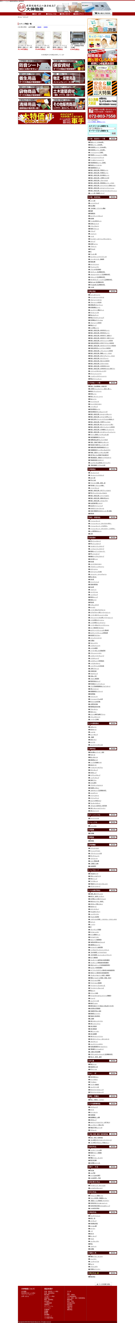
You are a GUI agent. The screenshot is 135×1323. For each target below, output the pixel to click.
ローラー (92, 1228)
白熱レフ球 (93, 676)
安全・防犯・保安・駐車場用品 (76, 1298)
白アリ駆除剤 (94, 957)
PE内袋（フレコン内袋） (97, 485)
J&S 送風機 (93, 1034)
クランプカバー (94, 226)
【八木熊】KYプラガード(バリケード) (101, 1140)
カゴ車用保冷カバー (96, 531)
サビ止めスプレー (95, 911)
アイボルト (93, 1082)
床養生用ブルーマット (96, 305)
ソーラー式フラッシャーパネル (99, 615)
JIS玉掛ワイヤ (94, 873)
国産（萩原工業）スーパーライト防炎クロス (102, 185)
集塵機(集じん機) (95, 1117)
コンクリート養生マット (97, 310)
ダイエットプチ (94, 312)
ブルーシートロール (96, 300)
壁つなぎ (92, 249)
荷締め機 (92, 261)
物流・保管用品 (48, 1299)
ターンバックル (94, 818)
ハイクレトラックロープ (97, 549)
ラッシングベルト (95, 851)
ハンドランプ (94, 594)
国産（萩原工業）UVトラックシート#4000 (102, 427)
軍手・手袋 (70, 1301)
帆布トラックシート (96, 391)
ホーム (20, 17)
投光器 (92, 561)
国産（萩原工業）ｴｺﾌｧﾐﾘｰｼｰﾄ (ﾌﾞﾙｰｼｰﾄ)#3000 (103, 345)
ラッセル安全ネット (96, 221)
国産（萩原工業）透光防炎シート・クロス (102, 183)
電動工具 (69, 1308)
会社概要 (23, 1291)
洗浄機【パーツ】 (95, 1163)
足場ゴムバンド (94, 223)
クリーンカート (94, 795)
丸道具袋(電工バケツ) (96, 503)
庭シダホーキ (94, 757)
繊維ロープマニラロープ (97, 556)
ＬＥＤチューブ (94, 658)
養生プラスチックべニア (97, 317)
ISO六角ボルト (94, 1077)
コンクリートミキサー (96, 1044)
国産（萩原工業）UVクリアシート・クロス (102, 356)
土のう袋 (92, 478)
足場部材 (46, 1309)
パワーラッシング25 (96, 853)
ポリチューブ (94, 1107)
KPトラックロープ (95, 541)
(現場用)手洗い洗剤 (95, 1011)
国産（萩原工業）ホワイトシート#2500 (101, 340)
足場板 (92, 1249)
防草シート (93, 394)
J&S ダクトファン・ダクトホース (99, 1039)
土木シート (93, 727)
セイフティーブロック (96, 216)
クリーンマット (94, 798)
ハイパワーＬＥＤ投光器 (97, 666)
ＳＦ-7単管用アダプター (97, 628)
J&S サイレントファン (96, 1036)
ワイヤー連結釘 (94, 1084)
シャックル (93, 826)
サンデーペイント (95, 1216)
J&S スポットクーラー (96, 1021)
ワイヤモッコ (94, 881)
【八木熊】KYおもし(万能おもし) (99, 1142)
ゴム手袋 (92, 1173)
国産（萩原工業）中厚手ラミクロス (100, 422)
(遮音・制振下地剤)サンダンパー (99, 442)
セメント (92, 922)
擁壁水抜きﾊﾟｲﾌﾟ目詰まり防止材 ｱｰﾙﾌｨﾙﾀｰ (102, 1006)
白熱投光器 (93, 671)
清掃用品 (46, 1304)
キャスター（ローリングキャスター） (101, 239)
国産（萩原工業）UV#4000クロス (100, 366)
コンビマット (94, 793)
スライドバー (94, 696)
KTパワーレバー (94, 856)
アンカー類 (93, 254)
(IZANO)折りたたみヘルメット (98, 1203)
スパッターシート (95, 295)
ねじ (68, 1293)
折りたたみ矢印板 (95, 701)
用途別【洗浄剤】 (95, 1016)
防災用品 (69, 1304)
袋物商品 (46, 1298)
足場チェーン (94, 244)
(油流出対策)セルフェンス (97, 942)
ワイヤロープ (48, 1316)
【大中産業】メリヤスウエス (98, 952)
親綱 (91, 211)
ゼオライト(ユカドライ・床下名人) (100, 1122)
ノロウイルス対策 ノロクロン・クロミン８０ (103, 919)
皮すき (92, 1233)
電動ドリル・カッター (96, 1158)
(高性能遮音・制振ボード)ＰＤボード (100, 457)
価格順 (39, 27)
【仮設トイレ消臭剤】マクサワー (99, 1200)
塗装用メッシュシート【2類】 (98, 155)
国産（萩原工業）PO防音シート (99, 173)
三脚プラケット (94, 668)
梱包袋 (92, 513)
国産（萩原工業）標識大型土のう (99, 498)
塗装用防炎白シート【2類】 (98, 162)
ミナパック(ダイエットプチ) (98, 371)
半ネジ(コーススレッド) (97, 1092)
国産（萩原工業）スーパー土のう (99, 495)
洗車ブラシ (93, 780)
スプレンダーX (94, 605)
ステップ (25, 17)
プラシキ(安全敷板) (95, 269)
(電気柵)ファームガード (97, 1049)
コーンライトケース (96, 638)
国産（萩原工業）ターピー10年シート (101, 417)
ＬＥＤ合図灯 (94, 648)
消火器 (92, 579)
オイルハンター (94, 932)
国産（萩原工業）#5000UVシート (100, 333)
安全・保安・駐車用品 (96, 1137)
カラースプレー (94, 909)
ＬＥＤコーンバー (95, 645)
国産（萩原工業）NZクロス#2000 (99, 361)
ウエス (92, 1239)
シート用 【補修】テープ (97, 193)
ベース (92, 236)
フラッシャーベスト (96, 653)
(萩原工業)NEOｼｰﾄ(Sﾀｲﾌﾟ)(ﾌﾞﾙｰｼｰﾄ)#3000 (102, 343)
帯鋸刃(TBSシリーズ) (96, 1127)
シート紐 (92, 200)
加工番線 (92, 205)
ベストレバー (94, 858)
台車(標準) (93, 866)
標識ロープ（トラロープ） (97, 551)
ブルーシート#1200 (95, 302)
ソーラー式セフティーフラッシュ (99, 625)
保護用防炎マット (95, 167)
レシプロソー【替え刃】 (97, 1125)
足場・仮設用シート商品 (51, 1291)
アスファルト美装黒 (96, 983)
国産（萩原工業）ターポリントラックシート (102, 432)
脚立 (91, 1244)
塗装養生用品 (94, 1223)
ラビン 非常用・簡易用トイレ (98, 1198)
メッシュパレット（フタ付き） (99, 526)
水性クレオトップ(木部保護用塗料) (100, 965)
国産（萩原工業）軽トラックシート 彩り (101, 424)
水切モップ (93, 772)
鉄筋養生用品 (71, 1303)
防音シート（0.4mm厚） (97, 142)
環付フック (93, 1064)
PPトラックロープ (95, 543)
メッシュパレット (95, 521)
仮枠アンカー (94, 1003)
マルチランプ (94, 673)
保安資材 (46, 1301)
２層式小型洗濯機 (95, 1052)
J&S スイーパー (94, 811)
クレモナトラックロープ (97, 546)
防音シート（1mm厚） (96, 145)
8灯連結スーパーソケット (97, 684)
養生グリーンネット (96, 379)
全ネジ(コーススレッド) (97, 1089)
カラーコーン (94, 569)
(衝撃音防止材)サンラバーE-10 (99, 440)
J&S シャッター (94, 1031)
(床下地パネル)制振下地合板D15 (99, 455)
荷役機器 (46, 1314)
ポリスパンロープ (95, 886)
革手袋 (92, 1170)
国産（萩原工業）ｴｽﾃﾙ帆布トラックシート (102, 429)
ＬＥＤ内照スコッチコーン (97, 622)
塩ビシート (93, 399)
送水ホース (93, 729)
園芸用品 (92, 1276)
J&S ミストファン (95, 1023)
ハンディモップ (94, 777)
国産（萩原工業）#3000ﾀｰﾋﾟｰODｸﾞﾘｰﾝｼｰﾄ (102, 338)
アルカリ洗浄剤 (94, 917)
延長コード (93, 600)
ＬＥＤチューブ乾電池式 (97, 661)
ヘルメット (93, 589)
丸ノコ (92, 1264)
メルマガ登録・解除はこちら (96, 122)
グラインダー (94, 1266)
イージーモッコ (94, 488)
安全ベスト (93, 712)
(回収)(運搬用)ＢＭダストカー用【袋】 (101, 511)
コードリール (94, 592)
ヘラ (91, 1231)
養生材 (92, 602)
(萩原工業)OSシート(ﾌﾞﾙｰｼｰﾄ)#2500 (100, 348)
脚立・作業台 (71, 1294)
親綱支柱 (92, 213)
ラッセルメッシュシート (97, 160)
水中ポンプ (93, 1120)
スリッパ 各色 (94, 993)
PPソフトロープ (94, 554)
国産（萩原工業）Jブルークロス (99, 363)
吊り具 (69, 1291)
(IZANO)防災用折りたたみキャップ (100, 1206)
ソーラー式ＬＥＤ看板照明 (97, 650)
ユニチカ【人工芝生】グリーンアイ (100, 462)
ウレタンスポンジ (95, 803)
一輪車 (92, 737)
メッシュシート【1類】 (97, 152)
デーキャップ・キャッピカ (97, 1185)
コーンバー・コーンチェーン (98, 574)
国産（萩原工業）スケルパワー (99, 500)
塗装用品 (69, 1306)
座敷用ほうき (94, 760)
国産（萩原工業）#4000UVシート (100, 330)
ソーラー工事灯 (94, 719)
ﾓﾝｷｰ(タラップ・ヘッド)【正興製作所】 (101, 279)
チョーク (92, 998)
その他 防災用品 (94, 1208)
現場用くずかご (94, 788)
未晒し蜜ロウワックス (96, 894)
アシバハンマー (94, 267)
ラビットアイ (94, 643)
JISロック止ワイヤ (95, 876)
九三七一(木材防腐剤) (96, 967)
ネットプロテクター (96, 404)
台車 (91, 533)
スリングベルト (94, 848)
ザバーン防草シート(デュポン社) (99, 434)
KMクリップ (93, 878)
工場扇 (92, 1018)
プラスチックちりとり (96, 785)
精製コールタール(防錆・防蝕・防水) (100, 978)
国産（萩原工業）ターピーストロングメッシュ (103, 190)
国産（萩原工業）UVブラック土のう (100, 490)
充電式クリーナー (95, 1269)
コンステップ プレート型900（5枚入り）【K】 (42, 46)
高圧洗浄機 (93, 1160)
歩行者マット (94, 559)
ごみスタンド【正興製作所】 (98, 790)
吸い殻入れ (93, 577)
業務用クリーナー (95, 1013)
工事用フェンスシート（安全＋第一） (101, 389)
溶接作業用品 (94, 584)
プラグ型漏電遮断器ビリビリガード (100, 686)
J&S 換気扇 (93, 1029)
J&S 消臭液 (93, 1026)
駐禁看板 (92, 694)
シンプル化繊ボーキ (96, 762)
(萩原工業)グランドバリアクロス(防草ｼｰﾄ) (102, 419)
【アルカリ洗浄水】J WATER (98, 805)
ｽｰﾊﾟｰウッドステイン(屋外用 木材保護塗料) (102, 970)
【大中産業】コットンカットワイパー (101, 955)
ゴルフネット (94, 1041)
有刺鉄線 (92, 1115)
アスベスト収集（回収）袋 (97, 483)
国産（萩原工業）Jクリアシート (99, 358)
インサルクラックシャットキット (99, 950)
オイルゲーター (94, 937)
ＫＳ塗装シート (94, 328)
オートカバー (94, 1112)
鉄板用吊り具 (94, 1067)
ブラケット (93, 246)
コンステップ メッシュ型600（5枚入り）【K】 (60, 46)
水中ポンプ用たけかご (96, 904)
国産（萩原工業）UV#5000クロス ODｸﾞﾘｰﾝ (102, 368)
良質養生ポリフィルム (96, 320)
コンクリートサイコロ (96, 745)
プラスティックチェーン (97, 566)
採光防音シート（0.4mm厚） (98, 147)
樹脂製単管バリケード (96, 691)
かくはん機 (93, 1226)
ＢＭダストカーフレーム (97, 508)
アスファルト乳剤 (95, 980)
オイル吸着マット (95, 934)
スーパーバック (94, 582)
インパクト (93, 1259)
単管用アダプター (95, 635)
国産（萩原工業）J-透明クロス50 (99, 178)
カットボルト (94, 1079)
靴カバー (92, 990)
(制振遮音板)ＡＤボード (97, 460)
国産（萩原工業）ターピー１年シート (101, 414)
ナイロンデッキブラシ (96, 767)
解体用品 (69, 1299)
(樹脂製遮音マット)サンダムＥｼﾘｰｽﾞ (100, 450)
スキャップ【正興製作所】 (97, 277)
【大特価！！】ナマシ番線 (97, 208)
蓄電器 (92, 841)
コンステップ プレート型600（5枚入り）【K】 (25, 46)
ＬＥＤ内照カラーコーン (97, 620)
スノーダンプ (94, 734)
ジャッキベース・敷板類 (97, 259)
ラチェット (93, 1130)
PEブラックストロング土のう (98, 493)
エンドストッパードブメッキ (98, 256)
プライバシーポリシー (27, 1294)
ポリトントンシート (96, 373)
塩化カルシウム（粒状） (97, 901)
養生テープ (93, 325)
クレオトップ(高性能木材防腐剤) (99, 962)
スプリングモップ (95, 775)
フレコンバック (94, 472)
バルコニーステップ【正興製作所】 (100, 274)
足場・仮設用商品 (49, 1293)
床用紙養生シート (95, 307)
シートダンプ (94, 406)
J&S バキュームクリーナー (97, 808)
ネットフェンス (94, 401)
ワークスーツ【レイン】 (97, 988)
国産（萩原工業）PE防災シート (99, 170)
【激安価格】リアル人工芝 (97, 465)
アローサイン (94, 709)
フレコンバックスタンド (97, 475)
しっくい (92, 924)
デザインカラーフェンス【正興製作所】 (101, 1054)
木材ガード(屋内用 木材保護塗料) (99, 973)
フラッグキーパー (95, 717)
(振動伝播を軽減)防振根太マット (99, 447)
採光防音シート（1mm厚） (98, 150)
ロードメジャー (94, 264)
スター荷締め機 (94, 861)
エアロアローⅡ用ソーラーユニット (100, 612)
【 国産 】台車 (94, 863)
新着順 (46, 27)
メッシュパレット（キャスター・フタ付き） (102, 528)
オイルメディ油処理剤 (96, 947)
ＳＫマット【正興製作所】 (97, 272)
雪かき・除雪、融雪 (96, 1057)
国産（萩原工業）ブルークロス (99, 180)
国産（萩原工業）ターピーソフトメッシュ (102, 188)
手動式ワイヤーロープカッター (99, 884)
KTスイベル (93, 1069)
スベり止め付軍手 (95, 1175)
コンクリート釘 (94, 1001)
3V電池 (92, 640)
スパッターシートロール (97, 297)
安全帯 (92, 587)
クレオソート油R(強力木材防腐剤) (100, 960)
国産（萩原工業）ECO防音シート (99, 175)
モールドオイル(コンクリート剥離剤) (100, 995)
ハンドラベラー (94, 914)
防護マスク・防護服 (96, 1152)
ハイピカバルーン (95, 663)
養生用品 (46, 1294)
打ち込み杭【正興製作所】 (97, 284)
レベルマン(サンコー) (96, 1188)
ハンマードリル (94, 1261)
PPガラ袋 (93, 480)
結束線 (92, 218)
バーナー (92, 1155)
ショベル (92, 732)
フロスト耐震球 (94, 678)
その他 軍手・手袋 (95, 1178)
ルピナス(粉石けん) (95, 800)
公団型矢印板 (94, 704)
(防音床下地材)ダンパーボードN (99, 445)
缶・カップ (93, 1236)
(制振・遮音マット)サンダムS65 (99, 452)
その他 (92, 287)
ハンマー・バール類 (96, 1150)
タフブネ (92, 742)
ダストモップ (94, 770)
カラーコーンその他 (96, 571)
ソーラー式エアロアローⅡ (97, 610)
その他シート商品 (49, 1296)
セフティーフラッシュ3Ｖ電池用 (99, 630)
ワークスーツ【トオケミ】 (97, 985)
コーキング (93, 1221)
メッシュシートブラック (97, 157)
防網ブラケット (94, 228)
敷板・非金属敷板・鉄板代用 (98, 386)
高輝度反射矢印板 (95, 706)
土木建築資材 (48, 1303)
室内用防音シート (95, 409)
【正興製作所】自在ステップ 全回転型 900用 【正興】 (77, 45)
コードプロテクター (96, 564)
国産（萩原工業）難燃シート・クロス (101, 353)
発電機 (92, 833)
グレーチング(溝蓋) (95, 929)
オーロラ (92, 607)
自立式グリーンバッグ (96, 506)
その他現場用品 (71, 1296)
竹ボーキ (92, 755)
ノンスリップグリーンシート (98, 376)
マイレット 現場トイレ (96, 1195)
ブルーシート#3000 (95, 323)
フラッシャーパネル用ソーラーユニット (101, 617)
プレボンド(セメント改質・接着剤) (100, 975)
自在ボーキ (93, 765)
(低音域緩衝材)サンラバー (97, 437)
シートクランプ (94, 203)
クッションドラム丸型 (96, 699)
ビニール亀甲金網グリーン (97, 714)
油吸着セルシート (95, 945)
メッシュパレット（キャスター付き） (101, 523)
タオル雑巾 (93, 783)
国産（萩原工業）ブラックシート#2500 (101, 351)
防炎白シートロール (96, 165)
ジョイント (93, 233)
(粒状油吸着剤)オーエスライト (98, 1046)
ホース (92, 1109)
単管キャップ (94, 597)
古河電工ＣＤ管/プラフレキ (98, 899)
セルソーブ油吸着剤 (96, 939)
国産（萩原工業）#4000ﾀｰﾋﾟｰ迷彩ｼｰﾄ (101, 335)
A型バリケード (94, 689)
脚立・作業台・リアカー (97, 1099)
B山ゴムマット (94, 315)
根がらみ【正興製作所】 (97, 282)
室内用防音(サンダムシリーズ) (98, 412)
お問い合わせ (25, 1296)
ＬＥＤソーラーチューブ (97, 656)
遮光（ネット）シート (96, 396)
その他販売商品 (48, 1318)
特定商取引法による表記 (28, 1293)
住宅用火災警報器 (95, 1008)
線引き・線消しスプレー (97, 896)
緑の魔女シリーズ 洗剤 (97, 752)
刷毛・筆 (92, 1218)
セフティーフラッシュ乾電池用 (99, 633)
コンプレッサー (94, 1241)
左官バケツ (93, 739)
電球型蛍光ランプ (95, 681)
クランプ (92, 231)
